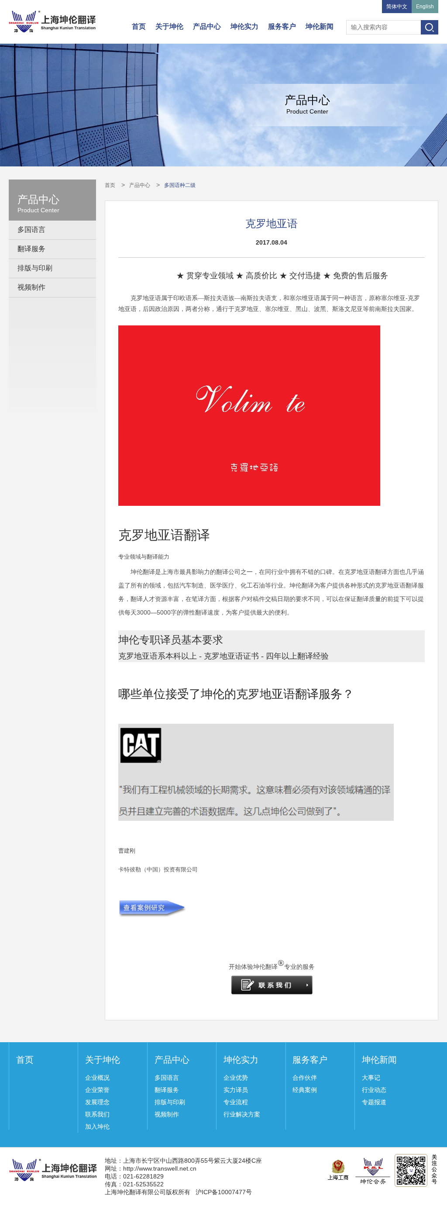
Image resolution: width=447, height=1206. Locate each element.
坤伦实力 (244, 26)
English (425, 6)
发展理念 (97, 1102)
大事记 (371, 1077)
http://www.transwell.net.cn (159, 1168)
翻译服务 (31, 248)
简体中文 (396, 6)
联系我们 (97, 1114)
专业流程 (236, 1102)
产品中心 (207, 26)
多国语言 (31, 229)
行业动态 (374, 1089)
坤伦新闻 (320, 26)
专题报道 (374, 1102)
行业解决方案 (242, 1114)
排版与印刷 (34, 268)
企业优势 (236, 1077)
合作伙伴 (304, 1077)
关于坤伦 (169, 26)
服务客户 (282, 26)
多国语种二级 (180, 185)
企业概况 (97, 1077)
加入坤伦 (97, 1126)
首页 (139, 26)
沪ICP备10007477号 (224, 1192)
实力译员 (236, 1089)
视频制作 (31, 287)
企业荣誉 (97, 1089)
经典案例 (304, 1089)
